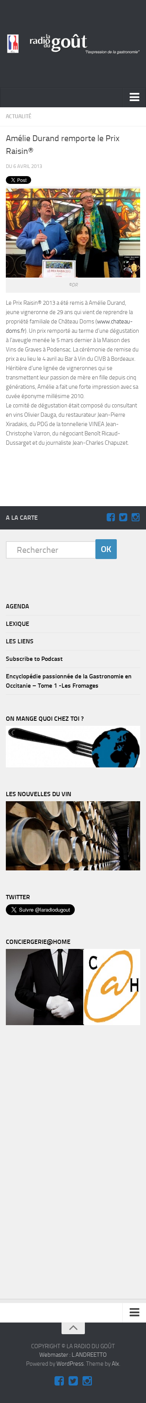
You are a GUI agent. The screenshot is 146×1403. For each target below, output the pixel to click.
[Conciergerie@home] (73, 1023)
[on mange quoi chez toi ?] (73, 765)
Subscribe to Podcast (34, 658)
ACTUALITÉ (19, 116)
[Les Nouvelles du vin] (73, 868)
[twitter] (123, 517)
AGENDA (17, 606)
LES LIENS (19, 641)
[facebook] (110, 517)
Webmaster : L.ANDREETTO (73, 1354)
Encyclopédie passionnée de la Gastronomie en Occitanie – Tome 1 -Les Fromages (69, 681)
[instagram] (135, 517)
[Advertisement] (77, 465)
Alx (115, 1363)
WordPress (70, 1363)
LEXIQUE (17, 623)
